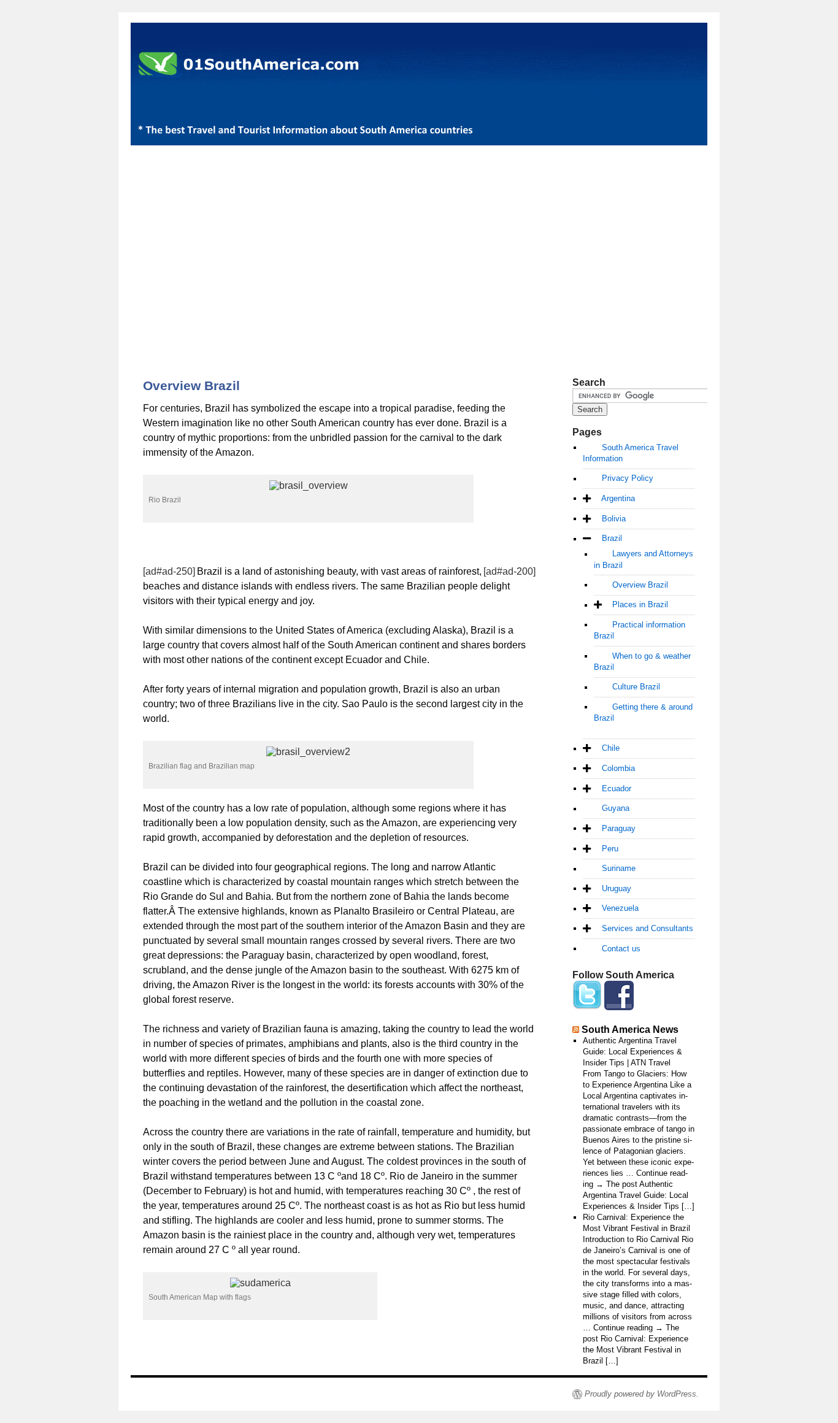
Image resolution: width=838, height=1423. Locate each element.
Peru (610, 848)
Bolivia (614, 518)
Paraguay (619, 828)
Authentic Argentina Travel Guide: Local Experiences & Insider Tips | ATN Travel (632, 1051)
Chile (611, 748)
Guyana (615, 808)
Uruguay (616, 888)
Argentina (618, 498)
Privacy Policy (627, 478)
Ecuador (616, 788)
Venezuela (620, 908)
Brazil (612, 538)
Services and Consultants (647, 928)
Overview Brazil (640, 584)
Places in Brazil (640, 605)
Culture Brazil (636, 687)
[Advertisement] (419, 240)
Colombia (618, 768)
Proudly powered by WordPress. (642, 1393)
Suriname (619, 868)
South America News (630, 1029)
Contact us (621, 948)
